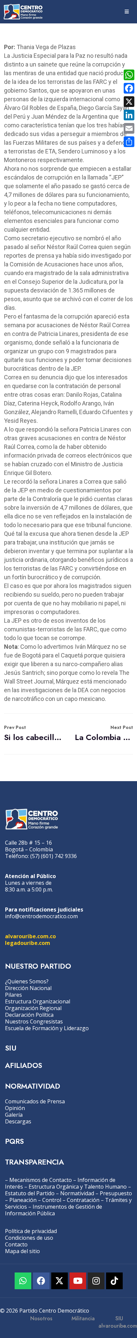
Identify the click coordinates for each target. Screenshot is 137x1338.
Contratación (83, 1200)
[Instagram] (96, 1280)
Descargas (18, 1121)
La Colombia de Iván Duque (104, 733)
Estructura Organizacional (37, 1001)
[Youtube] (77, 1280)
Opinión (15, 1108)
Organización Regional (33, 1008)
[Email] (129, 128)
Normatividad (77, 1193)
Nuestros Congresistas (34, 1021)
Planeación (23, 1200)
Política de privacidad (31, 1231)
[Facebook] (41, 1280)
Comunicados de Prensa (35, 1101)
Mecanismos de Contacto (40, 1180)
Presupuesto (116, 1193)
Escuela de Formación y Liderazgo (47, 1028)
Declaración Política (29, 1014)
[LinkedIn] (129, 115)
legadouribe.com (27, 943)
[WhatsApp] (129, 75)
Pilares (13, 994)
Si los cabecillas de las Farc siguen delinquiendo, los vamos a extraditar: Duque (33, 733)
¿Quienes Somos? (27, 981)
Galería (14, 1114)
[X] (129, 101)
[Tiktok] (114, 1280)
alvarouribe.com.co (30, 936)
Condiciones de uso (29, 1237)
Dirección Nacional (28, 988)
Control (51, 1200)
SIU (10, 1048)
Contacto (16, 1244)
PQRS (14, 1141)
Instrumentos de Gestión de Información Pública (53, 1210)
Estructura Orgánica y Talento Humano (78, 1186)
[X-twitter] (59, 1280)
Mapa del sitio (22, 1251)
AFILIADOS (23, 1065)
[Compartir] (129, 141)
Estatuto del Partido (30, 1193)
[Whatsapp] (23, 1280)
